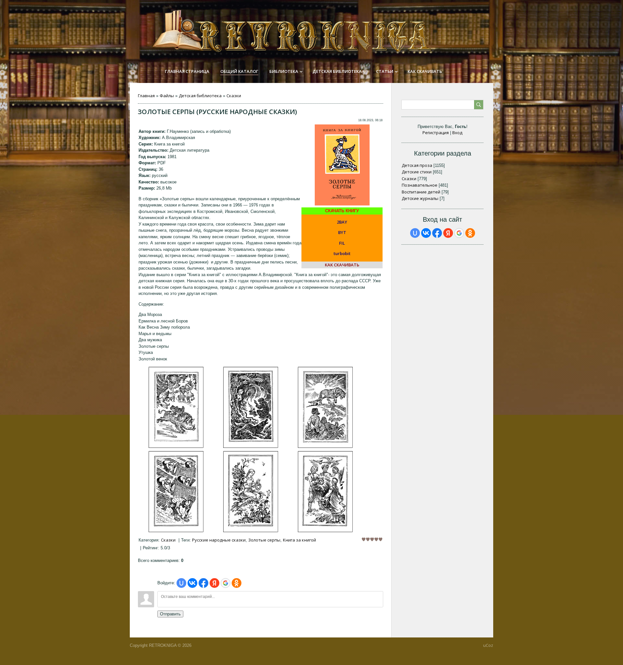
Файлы (167, 96)
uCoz (488, 645)
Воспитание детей (421, 192)
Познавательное (419, 185)
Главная (146, 96)
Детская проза (417, 165)
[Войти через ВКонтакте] (192, 583)
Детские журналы (420, 198)
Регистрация (435, 132)
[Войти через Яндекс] (214, 583)
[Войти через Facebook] (203, 583)
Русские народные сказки (219, 540)
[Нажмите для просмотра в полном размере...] (176, 446)
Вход (457, 132)
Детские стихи (417, 172)
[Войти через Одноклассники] (236, 583)
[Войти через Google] (225, 583)
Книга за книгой (299, 540)
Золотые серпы (264, 540)
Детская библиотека (200, 96)
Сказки (233, 96)
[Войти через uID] (181, 583)
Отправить (170, 614)
